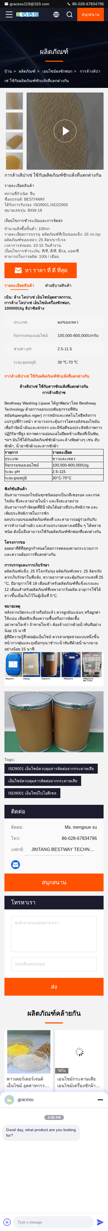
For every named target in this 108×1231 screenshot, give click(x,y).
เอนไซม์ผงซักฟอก (57, 71)
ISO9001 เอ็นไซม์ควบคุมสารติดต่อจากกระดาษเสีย (51, 768)
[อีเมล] (15, 864)
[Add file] (7, 1222)
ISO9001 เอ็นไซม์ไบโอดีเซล (32, 793)
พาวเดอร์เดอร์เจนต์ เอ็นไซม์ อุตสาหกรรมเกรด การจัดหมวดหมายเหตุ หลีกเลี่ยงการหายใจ (27, 1083)
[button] (16, 167)
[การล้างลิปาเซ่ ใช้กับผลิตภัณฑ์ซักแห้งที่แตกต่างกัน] (65, 131)
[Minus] (100, 1099)
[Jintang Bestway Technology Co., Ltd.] (27, 14)
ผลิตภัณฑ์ (27, 71)
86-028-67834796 (87, 4)
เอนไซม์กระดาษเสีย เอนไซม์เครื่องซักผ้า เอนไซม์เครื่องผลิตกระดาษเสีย (76, 1083)
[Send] (100, 1222)
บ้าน (8, 71)
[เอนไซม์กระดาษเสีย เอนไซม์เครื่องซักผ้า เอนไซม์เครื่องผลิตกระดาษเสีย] (79, 1052)
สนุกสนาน (90, 14)
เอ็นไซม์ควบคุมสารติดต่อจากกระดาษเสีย (42, 781)
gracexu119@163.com (29, 4)
